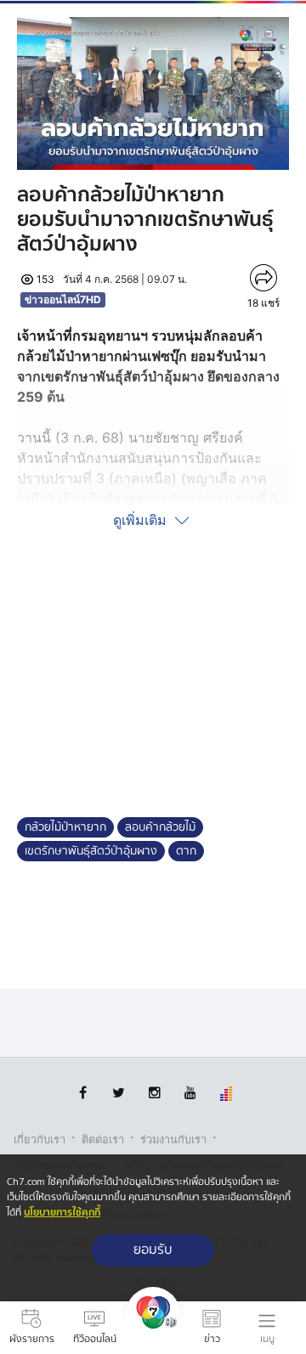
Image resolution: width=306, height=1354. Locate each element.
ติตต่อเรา (103, 1139)
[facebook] (83, 1093)
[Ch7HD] (153, 1327)
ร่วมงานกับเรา (173, 1139)
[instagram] (154, 1093)
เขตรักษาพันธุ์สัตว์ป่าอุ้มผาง (91, 851)
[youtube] (190, 1093)
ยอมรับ (153, 1250)
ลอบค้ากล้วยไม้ (160, 827)
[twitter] (118, 1093)
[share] (263, 277)
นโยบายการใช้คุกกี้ (62, 1212)
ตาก (186, 851)
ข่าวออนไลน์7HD (63, 299)
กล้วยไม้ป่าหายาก (65, 827)
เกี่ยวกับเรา (39, 1139)
